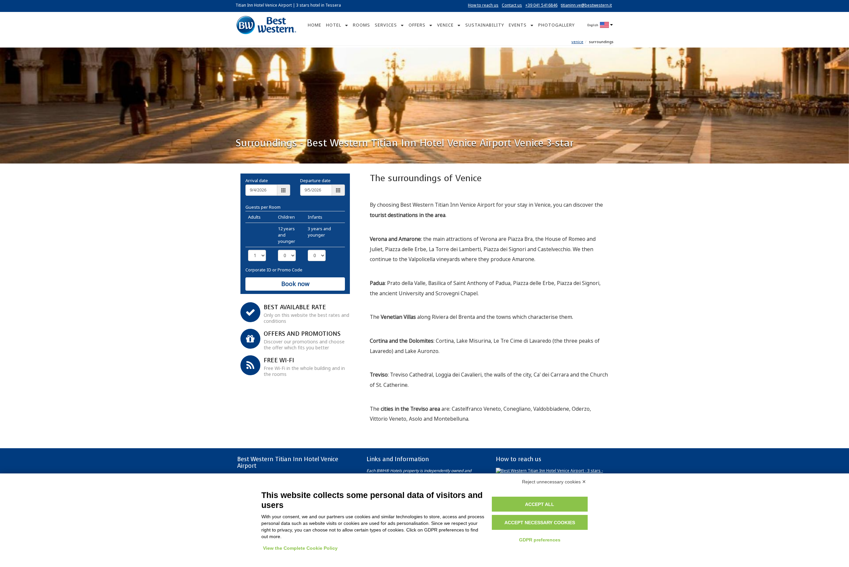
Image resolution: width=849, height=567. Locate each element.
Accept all (539, 504)
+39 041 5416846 (541, 5)
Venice (577, 41)
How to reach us (483, 5)
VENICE (445, 25)
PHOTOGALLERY (556, 25)
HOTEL (333, 25)
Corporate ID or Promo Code (273, 270)
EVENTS (518, 25)
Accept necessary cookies (539, 522)
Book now (295, 284)
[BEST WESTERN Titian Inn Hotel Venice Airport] (266, 24)
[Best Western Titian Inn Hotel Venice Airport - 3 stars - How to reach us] (554, 473)
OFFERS (417, 25)
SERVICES (386, 25)
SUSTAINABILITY (484, 25)
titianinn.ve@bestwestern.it (586, 5)
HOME (314, 25)
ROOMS (361, 25)
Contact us (512, 5)
